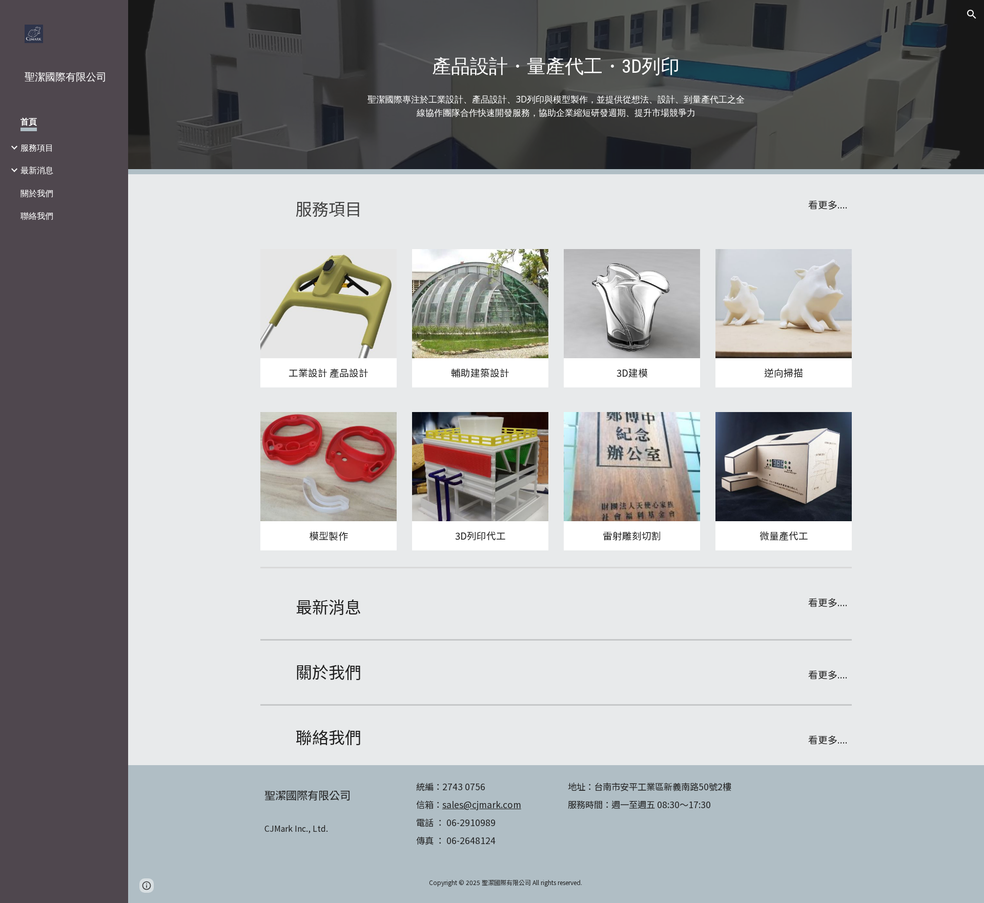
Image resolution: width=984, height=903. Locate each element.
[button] (971, 14)
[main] (556, 66)
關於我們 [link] (36, 193)
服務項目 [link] (36, 147)
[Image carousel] (328, 303)
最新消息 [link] (36, 170)
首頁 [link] (28, 121)
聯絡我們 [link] (36, 215)
